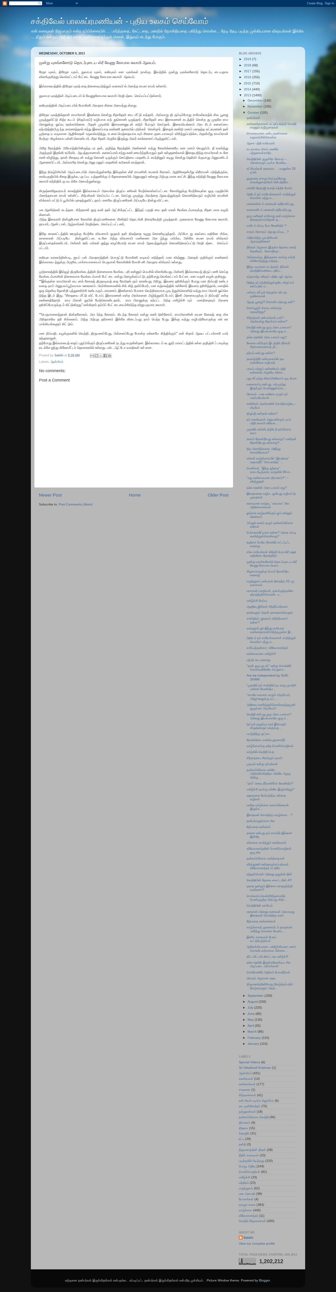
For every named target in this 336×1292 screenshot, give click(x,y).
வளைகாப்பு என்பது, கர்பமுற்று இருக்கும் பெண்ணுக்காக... (266, 386)
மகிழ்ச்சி (244, 1177)
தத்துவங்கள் (247, 1111)
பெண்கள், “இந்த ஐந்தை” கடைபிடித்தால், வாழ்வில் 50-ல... (269, 470)
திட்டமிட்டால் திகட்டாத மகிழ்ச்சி (267, 956)
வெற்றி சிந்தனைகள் (252, 1221)
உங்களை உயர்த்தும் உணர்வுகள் (266, 842)
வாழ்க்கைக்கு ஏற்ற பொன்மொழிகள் (270, 746)
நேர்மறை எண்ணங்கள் (261, 921)
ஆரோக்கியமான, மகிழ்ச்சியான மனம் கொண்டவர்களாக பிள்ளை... (271, 948)
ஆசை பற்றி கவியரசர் (261, 143)
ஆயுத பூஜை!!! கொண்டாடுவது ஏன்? (271, 302)
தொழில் (244, 1133)
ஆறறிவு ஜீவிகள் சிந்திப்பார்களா (267, 606)
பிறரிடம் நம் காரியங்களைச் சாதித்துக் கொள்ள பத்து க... (271, 196)
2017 (248, 71)
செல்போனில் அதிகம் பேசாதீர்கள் (268, 972)
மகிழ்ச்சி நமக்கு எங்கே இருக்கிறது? (270, 789)
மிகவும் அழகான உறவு (261, 978)
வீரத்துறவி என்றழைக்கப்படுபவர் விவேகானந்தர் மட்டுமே (267, 866)
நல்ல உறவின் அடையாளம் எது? (267, 337)
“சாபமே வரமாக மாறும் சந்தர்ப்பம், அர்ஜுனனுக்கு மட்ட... (269, 696)
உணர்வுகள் (246, 1078)
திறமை (243, 1128)
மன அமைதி (247, 1193)
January (254, 1043)
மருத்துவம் (246, 1188)
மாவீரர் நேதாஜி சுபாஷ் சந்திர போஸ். (270, 188)
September (256, 995)
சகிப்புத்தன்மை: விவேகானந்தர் (267, 648)
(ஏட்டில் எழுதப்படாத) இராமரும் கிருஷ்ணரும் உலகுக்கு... (266, 726)
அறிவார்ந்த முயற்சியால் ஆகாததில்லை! (262, 239)
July (251, 1007)
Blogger (264, 1280)
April (251, 1025)
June (252, 1013)
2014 (248, 89)
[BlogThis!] (96, 355)
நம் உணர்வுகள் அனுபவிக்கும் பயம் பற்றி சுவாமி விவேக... (269, 421)
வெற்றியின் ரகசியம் (260, 905)
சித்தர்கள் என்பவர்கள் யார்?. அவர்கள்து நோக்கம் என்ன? (267, 319)
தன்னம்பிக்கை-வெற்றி (254, 1117)
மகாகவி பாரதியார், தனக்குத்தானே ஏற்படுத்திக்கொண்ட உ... (270, 592)
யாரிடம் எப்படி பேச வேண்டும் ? (266, 225)
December (256, 100)
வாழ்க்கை (245, 1210)
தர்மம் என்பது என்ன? (261, 353)
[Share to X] (101, 355)
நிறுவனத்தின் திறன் (252, 1150)
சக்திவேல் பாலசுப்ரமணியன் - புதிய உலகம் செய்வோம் (119, 21)
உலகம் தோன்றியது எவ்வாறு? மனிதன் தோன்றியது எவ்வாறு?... (271, 440)
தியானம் (244, 1122)
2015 (248, 83)
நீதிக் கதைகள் (249, 1155)
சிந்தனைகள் (247, 1095)
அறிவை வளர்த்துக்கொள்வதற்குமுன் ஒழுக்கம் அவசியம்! (271, 706)
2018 (248, 65)
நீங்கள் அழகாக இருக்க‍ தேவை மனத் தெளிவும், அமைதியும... (271, 249)
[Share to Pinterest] (109, 355)
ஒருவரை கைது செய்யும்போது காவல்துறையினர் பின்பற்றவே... (269, 180)
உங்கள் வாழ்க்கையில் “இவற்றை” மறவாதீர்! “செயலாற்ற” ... (268, 460)
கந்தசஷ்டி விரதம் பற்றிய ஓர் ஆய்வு (269, 276)
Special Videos (249, 1062)
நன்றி (242, 1144)
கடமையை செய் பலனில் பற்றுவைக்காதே (262, 151)
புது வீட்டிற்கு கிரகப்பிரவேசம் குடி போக (272, 378)
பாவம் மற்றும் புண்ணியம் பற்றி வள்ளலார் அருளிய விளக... (266, 370)
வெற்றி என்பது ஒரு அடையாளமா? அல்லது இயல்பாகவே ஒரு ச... (269, 329)
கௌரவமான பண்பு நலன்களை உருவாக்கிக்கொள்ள (267, 135)
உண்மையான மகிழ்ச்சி (261, 653)
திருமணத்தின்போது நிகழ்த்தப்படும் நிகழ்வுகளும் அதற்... (270, 986)
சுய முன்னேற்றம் (249, 1106)
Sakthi (248, 1237)
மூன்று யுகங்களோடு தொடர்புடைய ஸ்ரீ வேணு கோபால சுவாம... (272, 563)
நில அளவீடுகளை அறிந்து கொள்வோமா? (264, 450)
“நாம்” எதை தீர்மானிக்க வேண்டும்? (270, 783)
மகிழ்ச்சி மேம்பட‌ (257, 600)
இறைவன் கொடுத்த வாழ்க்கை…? (270, 815)
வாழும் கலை (247, 1204)
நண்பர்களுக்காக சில (261, 821)
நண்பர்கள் (253, 118)
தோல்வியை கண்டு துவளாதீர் (266, 740)
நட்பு (241, 1139)
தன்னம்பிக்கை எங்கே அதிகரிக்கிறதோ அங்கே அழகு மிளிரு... (269, 773)
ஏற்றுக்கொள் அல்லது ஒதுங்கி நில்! (269, 874)
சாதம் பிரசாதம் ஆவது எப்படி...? (268, 232)
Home (135, 495)
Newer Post (50, 495)
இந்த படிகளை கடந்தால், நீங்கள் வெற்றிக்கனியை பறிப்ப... (268, 268)
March (253, 1031)
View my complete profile (257, 1243)
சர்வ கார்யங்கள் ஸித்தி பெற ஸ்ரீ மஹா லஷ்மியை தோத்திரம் (271, 553)
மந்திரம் (244, 1183)
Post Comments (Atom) (76, 504)
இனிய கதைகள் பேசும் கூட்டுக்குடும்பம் (261, 939)
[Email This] (92, 355)
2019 (248, 59)
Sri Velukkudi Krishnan (255, 1067)
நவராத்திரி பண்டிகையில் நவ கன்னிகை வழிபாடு (265, 360)
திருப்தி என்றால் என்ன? (262, 413)
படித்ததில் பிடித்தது (251, 1161)
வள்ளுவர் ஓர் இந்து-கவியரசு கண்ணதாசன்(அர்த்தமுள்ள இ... (270, 630)
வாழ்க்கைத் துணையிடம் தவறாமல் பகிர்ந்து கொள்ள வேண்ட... (269, 929)
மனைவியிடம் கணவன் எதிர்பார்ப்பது (270, 204)
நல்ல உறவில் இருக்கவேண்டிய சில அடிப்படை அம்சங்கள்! (269, 964)
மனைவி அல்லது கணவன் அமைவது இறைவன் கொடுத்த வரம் (271, 913)
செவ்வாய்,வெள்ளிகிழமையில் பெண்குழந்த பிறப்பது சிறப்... (267, 897)
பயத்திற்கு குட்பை (258, 734)
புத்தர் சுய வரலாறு (258, 660)
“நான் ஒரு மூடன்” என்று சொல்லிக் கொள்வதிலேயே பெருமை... (269, 667)
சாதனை (244, 1089)
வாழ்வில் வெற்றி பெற (260, 752)
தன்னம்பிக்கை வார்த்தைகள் (266, 858)
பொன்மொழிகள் (249, 1172)
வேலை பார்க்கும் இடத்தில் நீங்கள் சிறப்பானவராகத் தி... (268, 345)
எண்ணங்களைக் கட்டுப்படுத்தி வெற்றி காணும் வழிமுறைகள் (271, 125)
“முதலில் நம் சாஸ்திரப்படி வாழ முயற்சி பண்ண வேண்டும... (271, 687)
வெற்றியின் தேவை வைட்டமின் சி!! (269, 880)
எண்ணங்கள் (247, 1084)
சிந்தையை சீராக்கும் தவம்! (265, 758)
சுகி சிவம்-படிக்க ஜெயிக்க (256, 1100)
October (254, 112)
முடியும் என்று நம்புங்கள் (262, 764)
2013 (248, 95)
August (253, 1001)
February (255, 1038)
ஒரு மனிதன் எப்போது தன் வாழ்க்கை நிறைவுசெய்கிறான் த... (271, 217)
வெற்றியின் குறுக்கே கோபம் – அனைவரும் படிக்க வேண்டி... (268, 160)
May (251, 1019)
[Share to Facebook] (105, 355)
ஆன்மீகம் (57, 361)
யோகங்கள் (246, 1199)
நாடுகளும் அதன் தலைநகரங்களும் (270, 612)
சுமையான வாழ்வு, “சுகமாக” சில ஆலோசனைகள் (268, 505)
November (256, 106)
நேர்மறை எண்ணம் (259, 827)
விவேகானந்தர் (248, 1215)
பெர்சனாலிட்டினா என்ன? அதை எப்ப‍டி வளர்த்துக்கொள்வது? (271, 534)
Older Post (218, 495)
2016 (248, 77)
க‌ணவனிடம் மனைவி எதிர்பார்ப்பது (269, 210)
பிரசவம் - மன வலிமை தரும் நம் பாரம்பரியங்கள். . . (267, 396)
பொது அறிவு (247, 1166)
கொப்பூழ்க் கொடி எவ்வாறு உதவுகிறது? (264, 309)
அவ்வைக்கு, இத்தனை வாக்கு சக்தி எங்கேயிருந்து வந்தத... (271, 259)
